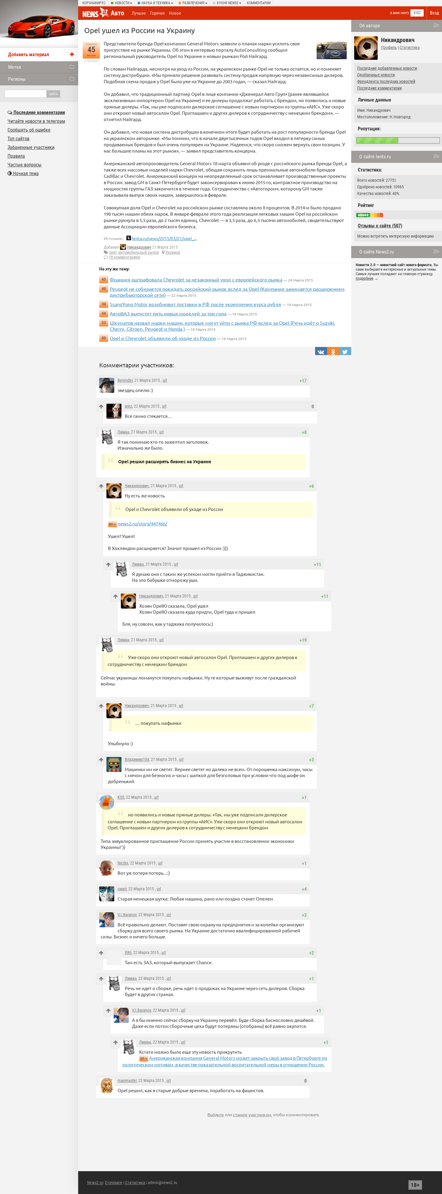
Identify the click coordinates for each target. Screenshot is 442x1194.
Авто (117, 13)
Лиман (123, 432)
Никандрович (139, 247)
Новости (122, 3)
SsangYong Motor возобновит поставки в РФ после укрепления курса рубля (195, 304)
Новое (175, 13)
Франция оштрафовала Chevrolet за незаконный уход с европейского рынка (196, 279)
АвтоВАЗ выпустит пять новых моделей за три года (168, 313)
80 (111, 524)
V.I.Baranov (127, 914)
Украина (172, 252)
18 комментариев (124, 257)
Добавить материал (28, 54)
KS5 (121, 797)
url (165, 380)
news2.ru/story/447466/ (142, 523)
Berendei (125, 380)
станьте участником (252, 1114)
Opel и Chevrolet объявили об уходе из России (163, 338)
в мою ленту (399, 13)
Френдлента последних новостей (386, 81)
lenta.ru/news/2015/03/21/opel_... (164, 238)
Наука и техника (156, 3)
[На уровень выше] (101, 406)
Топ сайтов (18, 138)
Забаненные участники (31, 147)
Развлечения (193, 3)
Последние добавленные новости (387, 68)
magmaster (127, 1080)
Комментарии (259, 3)
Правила (16, 156)
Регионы (17, 79)
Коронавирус (94, 3)
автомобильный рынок (138, 252)
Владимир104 (137, 759)
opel (112, 252)
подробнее (364, 278)
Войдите (215, 1114)
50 (142, 1058)
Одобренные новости (376, 74)
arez (128, 406)
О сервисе (113, 1182)
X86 (128, 952)
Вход (434, 13)
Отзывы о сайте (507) (380, 226)
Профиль (389, 47)
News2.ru (95, 1182)
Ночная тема (25, 173)
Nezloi (123, 863)
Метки (14, 67)
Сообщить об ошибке (29, 130)
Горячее (157, 13)
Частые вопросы (24, 165)
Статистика (410, 47)
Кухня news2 (227, 3)
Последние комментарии (379, 88)
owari (122, 888)
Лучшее (139, 13)
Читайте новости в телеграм (36, 121)
